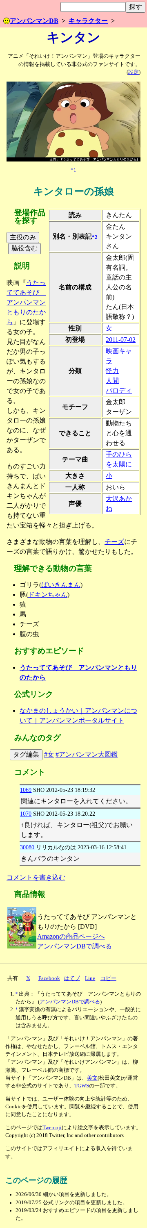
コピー (108, 978)
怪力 (112, 370)
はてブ (72, 978)
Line (90, 978)
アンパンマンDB (34, 20)
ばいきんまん (60, 584)
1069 (25, 790)
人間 (112, 380)
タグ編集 (26, 754)
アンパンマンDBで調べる (74, 946)
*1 (73, 170)
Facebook (49, 978)
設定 (133, 72)
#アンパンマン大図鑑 (87, 754)
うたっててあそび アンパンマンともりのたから (26, 302)
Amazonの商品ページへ (71, 936)
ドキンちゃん (47, 594)
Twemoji (52, 1127)
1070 (25, 813)
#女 (49, 754)
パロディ (119, 390)
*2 (95, 237)
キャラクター (88, 20)
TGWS (81, 1086)
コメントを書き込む (36, 877)
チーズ (114, 541)
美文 (92, 1078)
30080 (27, 847)
